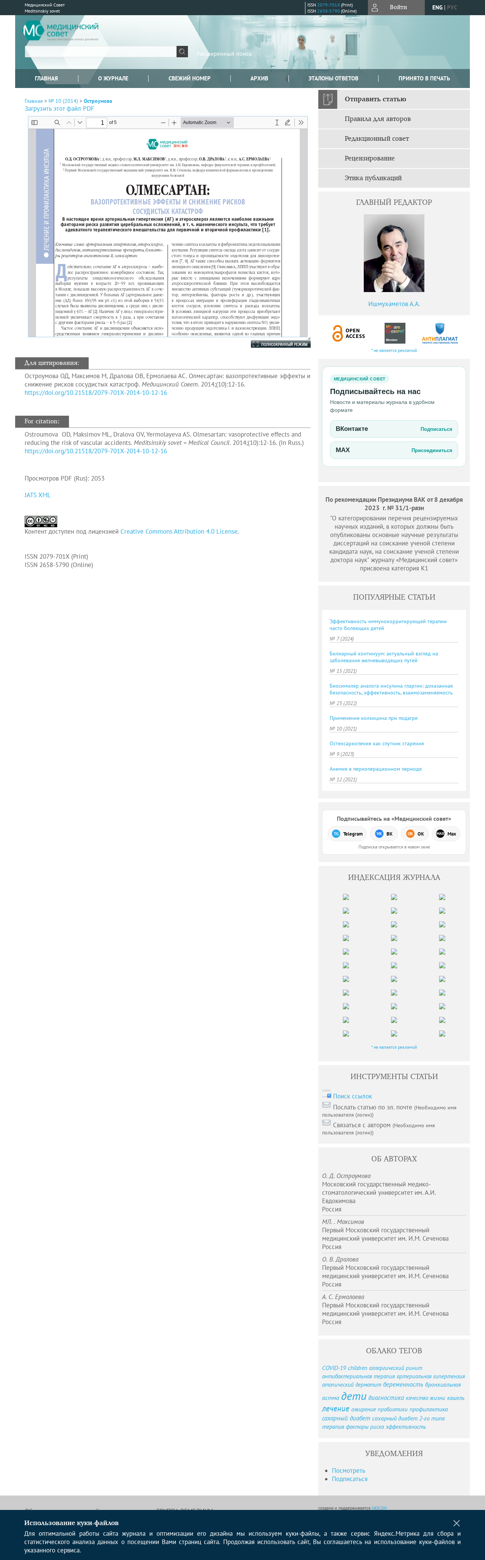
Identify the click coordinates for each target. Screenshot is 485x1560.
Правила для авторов (378, 119)
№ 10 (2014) (63, 100)
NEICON (379, 1508)
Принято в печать (424, 78)
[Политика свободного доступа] (349, 333)
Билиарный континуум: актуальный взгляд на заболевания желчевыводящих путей (384, 657)
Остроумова (98, 100)
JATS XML (38, 495)
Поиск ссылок (352, 1096)
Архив (259, 78)
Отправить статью (375, 99)
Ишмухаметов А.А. (394, 304)
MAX (394, 450)
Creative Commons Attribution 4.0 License (179, 531)
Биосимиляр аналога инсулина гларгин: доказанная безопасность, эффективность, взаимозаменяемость (391, 689)
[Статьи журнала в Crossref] (394, 333)
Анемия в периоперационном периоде (376, 768)
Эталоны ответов (333, 78)
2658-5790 (328, 11)
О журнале (113, 78)
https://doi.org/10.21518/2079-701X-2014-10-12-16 (96, 392)
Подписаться (350, 1479)
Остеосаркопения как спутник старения (377, 743)
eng (437, 7)
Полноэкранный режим (273, 344)
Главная (46, 78)
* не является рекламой (394, 350)
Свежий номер (190, 78)
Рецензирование (370, 158)
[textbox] (101, 51)
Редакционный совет (377, 138)
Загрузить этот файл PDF (59, 108)
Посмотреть (348, 1470)
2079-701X (328, 5)
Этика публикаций (373, 178)
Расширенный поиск (224, 53)
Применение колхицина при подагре (374, 718)
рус (452, 7)
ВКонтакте (394, 428)
